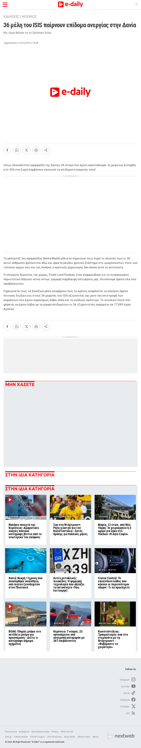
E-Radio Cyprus (37, 737)
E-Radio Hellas (21, 737)
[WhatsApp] (17, 150)
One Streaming (54, 737)
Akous (96, 737)
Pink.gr (8, 737)
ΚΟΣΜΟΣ (29, 16)
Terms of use (67, 731)
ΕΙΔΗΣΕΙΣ (11, 16)
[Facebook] (7, 150)
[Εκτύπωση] (36, 150)
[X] (26, 150)
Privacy (55, 731)
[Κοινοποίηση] (46, 150)
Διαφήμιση (24, 731)
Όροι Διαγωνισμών (40, 731)
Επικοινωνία (11, 731)
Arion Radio (70, 737)
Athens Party (84, 737)
